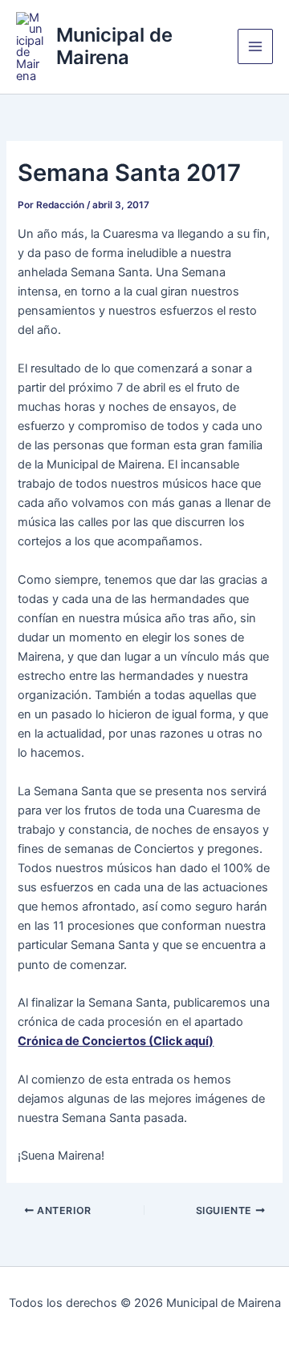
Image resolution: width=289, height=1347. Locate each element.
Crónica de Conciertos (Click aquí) (116, 1041)
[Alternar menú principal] (255, 46)
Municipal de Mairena (114, 46)
